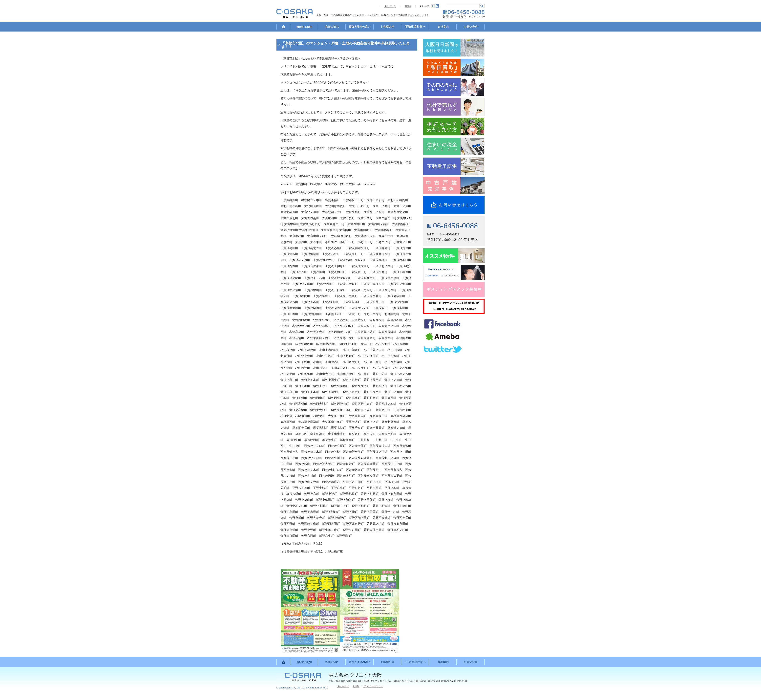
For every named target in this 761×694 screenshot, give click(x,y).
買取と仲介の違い (360, 27)
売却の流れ (332, 27)
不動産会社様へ (415, 27)
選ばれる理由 (304, 27)
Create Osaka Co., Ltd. (289, 687)
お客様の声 (387, 27)
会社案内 (443, 27)
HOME (283, 27)
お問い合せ (471, 27)
